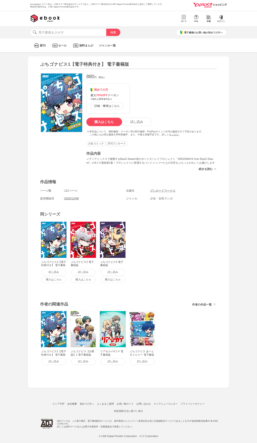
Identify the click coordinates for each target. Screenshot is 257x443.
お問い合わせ (143, 403)
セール (62, 45)
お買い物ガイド (125, 403)
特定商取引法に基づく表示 (128, 411)
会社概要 (72, 403)
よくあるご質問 (105, 403)
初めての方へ (87, 403)
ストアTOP (58, 403)
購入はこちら (104, 122)
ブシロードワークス (162, 190)
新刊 (43, 45)
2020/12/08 (71, 198)
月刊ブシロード (116, 143)
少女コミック (96, 143)
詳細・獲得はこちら (107, 105)
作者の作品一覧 (202, 304)
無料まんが (86, 45)
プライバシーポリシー (193, 403)
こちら (174, 134)
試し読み (136, 122)
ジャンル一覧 (107, 45)
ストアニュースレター (166, 403)
